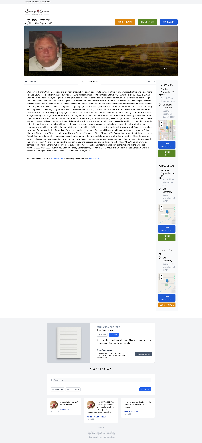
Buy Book (114, 335)
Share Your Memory (144, 354)
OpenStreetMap (103, 437)
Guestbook (148, 81)
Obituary (30, 81)
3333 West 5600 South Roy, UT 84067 (169, 114)
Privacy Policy (95, 434)
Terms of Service (107, 434)
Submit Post (145, 389)
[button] (167, 127)
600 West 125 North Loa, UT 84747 (169, 198)
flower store (94, 158)
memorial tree (57, 158)
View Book (102, 335)
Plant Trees (167, 153)
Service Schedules (89, 81)
